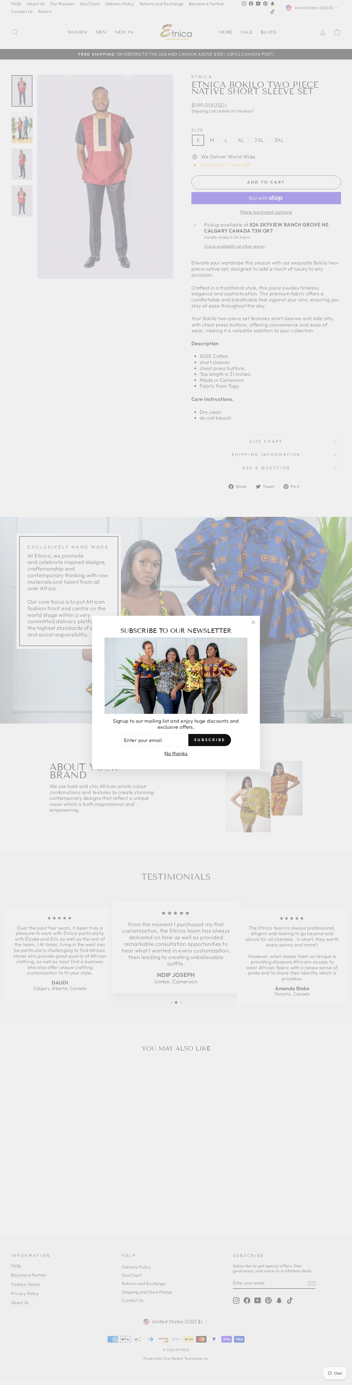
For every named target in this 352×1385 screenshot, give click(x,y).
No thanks (176, 753)
